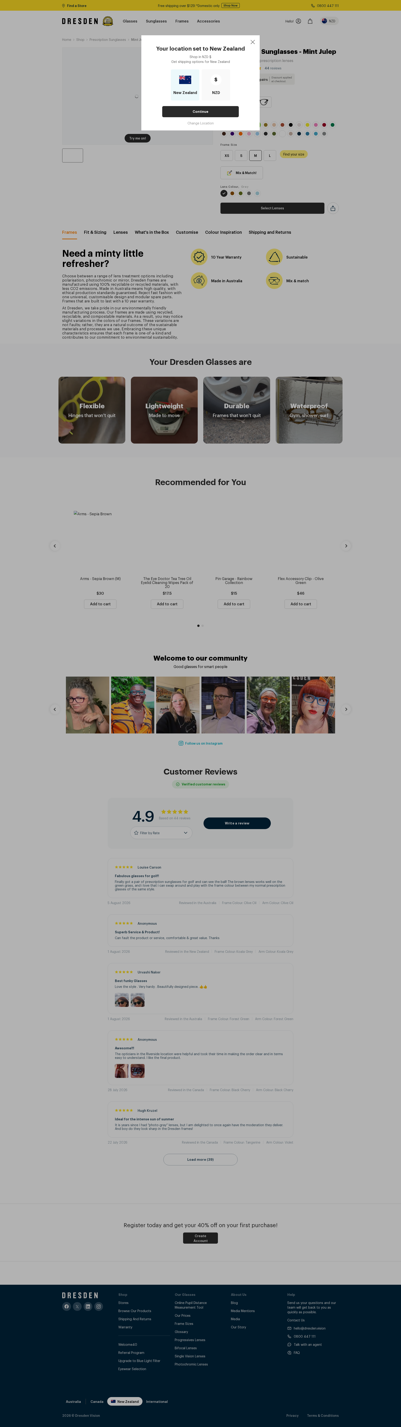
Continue (200, 111)
